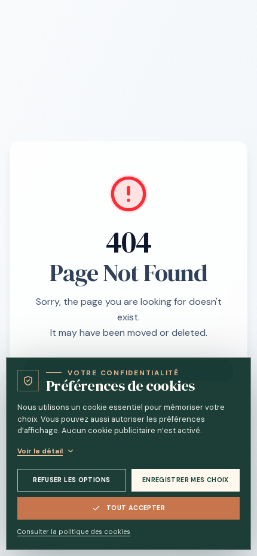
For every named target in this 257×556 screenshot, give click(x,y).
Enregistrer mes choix (185, 480)
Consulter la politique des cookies (73, 531)
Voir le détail (40, 451)
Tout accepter (135, 508)
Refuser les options (71, 480)
